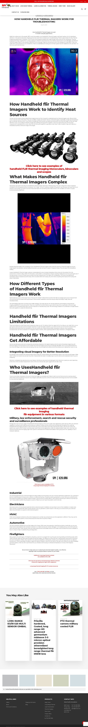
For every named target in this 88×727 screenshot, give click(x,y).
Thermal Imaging (52, 6)
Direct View (62, 6)
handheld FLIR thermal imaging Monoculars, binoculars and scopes (44, 170)
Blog (85, 1)
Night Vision (15, 6)
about (81, 1)
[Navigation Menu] (85, 9)
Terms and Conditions (11, 706)
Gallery (7, 702)
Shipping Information (31, 702)
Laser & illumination (40, 6)
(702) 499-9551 (41, 571)
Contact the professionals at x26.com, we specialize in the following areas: (23, 689)
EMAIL (48, 571)
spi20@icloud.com (76, 708)
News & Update (48, 15)
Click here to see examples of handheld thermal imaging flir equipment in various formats (44, 411)
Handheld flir (40, 15)
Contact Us (15, 12)
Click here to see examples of (44, 165)
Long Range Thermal (26, 6)
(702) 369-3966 (25, 12)
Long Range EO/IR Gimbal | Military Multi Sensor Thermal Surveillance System (18, 603)
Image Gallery (71, 6)
